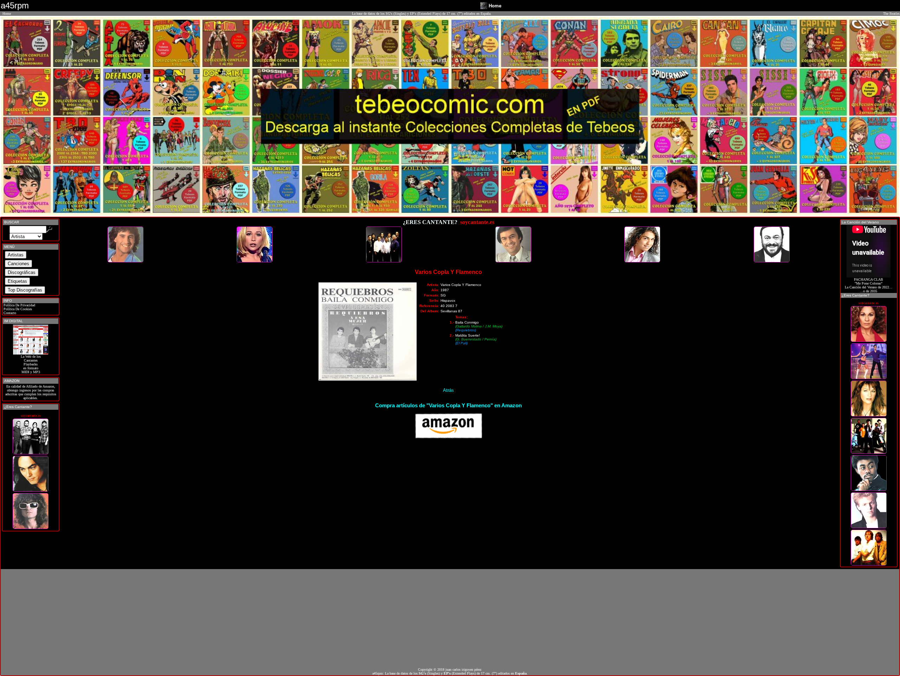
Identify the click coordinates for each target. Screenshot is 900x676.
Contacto (9, 313)
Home (6, 13)
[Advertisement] (450, 618)
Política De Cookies (17, 309)
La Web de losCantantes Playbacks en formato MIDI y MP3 (31, 364)
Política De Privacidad (18, 305)
